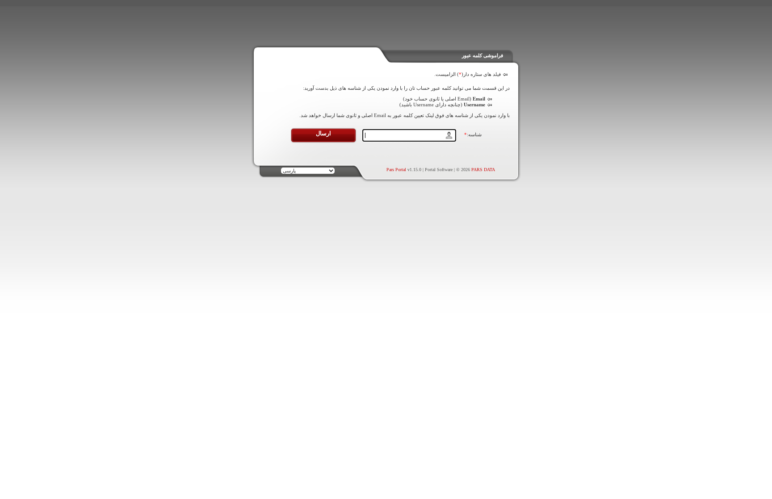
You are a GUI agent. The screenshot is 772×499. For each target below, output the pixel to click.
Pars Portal (396, 169)
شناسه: (473, 134)
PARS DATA (483, 169)
